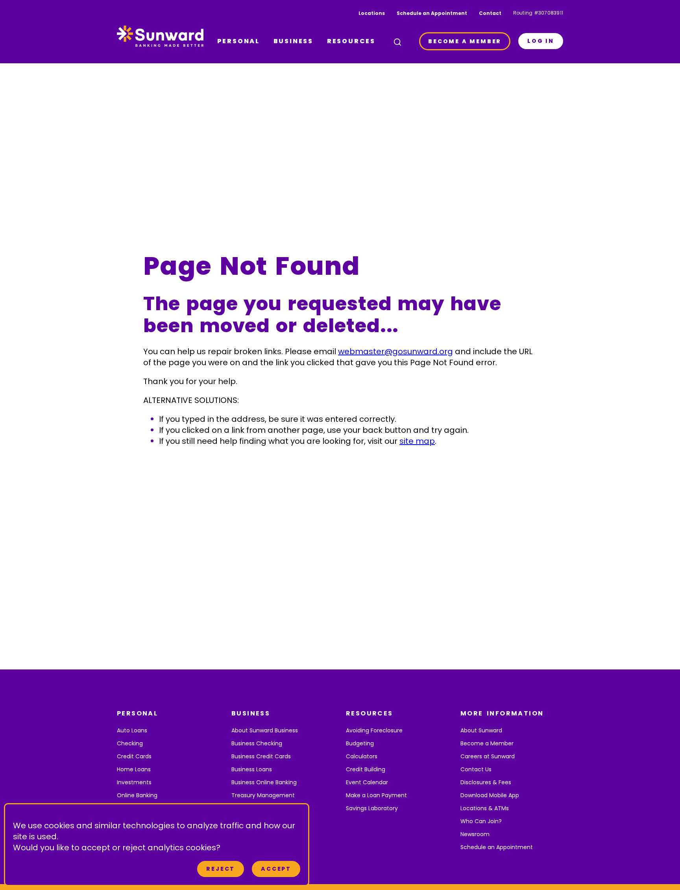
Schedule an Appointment (432, 13)
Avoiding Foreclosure (374, 730)
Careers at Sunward (487, 756)
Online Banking (137, 795)
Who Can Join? (481, 821)
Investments (134, 782)
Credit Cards (134, 756)
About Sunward (481, 730)
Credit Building (365, 769)
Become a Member (487, 743)
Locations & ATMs (484, 808)
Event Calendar (367, 782)
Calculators (361, 756)
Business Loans (251, 769)
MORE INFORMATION (501, 713)
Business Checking (256, 743)
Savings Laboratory (372, 808)
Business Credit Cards (261, 756)
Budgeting (360, 743)
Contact (490, 13)
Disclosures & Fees (485, 782)
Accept (276, 869)
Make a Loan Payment (376, 795)
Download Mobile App (489, 795)
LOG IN (540, 41)
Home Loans (134, 769)
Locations (371, 13)
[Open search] (397, 42)
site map (417, 441)
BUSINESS (293, 41)
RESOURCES (351, 41)
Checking (130, 743)
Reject (220, 869)
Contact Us (476, 769)
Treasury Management (263, 795)
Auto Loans (132, 730)
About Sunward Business (264, 730)
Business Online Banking (264, 782)
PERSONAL (238, 41)
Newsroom (475, 834)
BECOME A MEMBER (464, 41)
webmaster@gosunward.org (395, 351)
